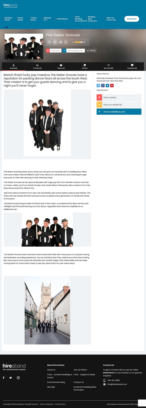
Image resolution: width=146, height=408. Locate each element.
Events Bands (20, 19)
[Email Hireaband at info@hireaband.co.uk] (7, 27)
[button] (49, 42)
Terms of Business (46, 404)
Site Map (51, 387)
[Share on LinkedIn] (107, 85)
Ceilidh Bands (62, 19)
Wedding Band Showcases (92, 19)
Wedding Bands (8, 19)
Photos (85, 68)
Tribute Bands (34, 19)
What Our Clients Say (111, 19)
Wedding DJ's (47, 19)
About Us (51, 369)
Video (61, 68)
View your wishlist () (112, 105)
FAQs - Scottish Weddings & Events (59, 376)
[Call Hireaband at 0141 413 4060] (5, 27)
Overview (13, 68)
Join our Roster (80, 369)
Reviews (132, 68)
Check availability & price (75, 50)
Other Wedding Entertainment (80, 19)
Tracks (37, 68)
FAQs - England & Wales (84, 374)
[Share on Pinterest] (112, 85)
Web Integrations (136, 404)
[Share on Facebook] (103, 85)
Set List (108, 68)
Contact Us (79, 382)
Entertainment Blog (56, 382)
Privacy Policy (60, 404)
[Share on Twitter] (98, 85)
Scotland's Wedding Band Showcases (85, 388)
